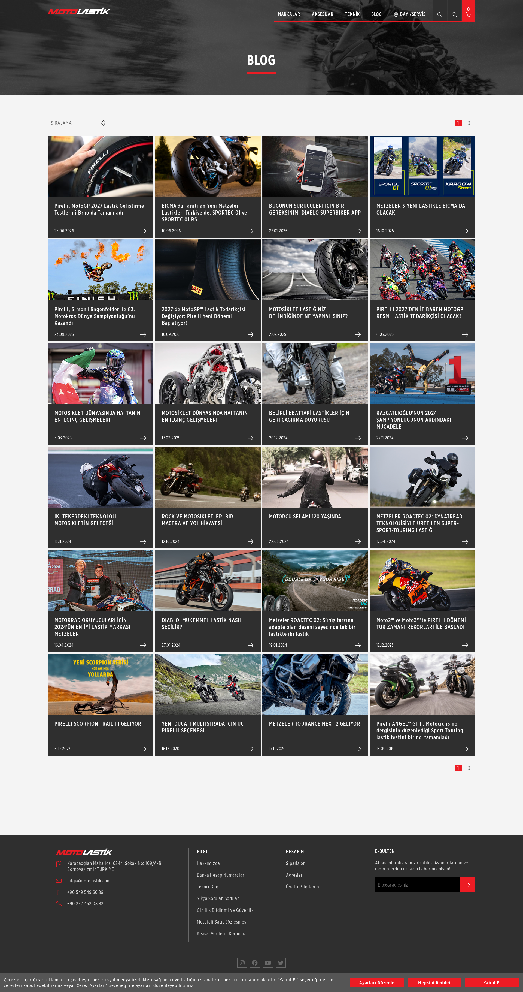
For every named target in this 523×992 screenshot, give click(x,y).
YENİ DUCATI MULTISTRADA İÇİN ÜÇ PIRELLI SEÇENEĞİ (203, 727)
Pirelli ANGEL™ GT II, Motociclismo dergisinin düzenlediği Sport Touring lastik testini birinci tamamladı (419, 730)
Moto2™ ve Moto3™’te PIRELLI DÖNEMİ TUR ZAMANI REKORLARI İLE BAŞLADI (421, 623)
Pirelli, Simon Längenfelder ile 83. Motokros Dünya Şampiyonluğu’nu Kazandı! (94, 316)
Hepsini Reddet (434, 982)
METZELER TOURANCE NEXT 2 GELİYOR (314, 723)
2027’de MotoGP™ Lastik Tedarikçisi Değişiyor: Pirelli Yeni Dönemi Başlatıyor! (204, 316)
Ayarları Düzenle (377, 982)
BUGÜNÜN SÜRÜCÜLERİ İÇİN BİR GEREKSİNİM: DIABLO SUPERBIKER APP (315, 209)
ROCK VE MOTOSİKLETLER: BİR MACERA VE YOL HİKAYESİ (197, 520)
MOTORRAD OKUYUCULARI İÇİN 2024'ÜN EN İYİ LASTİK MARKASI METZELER (92, 627)
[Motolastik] (80, 10)
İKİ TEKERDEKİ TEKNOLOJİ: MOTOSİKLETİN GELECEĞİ (86, 520)
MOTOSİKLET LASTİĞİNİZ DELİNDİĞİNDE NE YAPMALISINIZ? (308, 312)
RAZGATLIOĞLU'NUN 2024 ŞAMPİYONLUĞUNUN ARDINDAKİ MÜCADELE (413, 419)
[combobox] (78, 123)
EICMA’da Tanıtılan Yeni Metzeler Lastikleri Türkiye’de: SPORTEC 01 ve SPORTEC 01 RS (204, 212)
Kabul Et (492, 982)
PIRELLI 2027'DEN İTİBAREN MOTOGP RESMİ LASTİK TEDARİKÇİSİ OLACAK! (419, 312)
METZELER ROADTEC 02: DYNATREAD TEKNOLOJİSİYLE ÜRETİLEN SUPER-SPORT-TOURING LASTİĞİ (419, 523)
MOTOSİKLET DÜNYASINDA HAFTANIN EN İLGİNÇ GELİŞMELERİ (97, 416)
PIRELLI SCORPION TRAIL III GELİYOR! (98, 723)
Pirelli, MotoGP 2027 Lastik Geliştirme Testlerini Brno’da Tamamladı (99, 209)
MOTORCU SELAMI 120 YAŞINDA (305, 516)
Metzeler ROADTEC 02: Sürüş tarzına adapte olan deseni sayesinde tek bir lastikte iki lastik (312, 627)
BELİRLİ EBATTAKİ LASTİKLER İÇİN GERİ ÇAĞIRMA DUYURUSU (309, 416)
